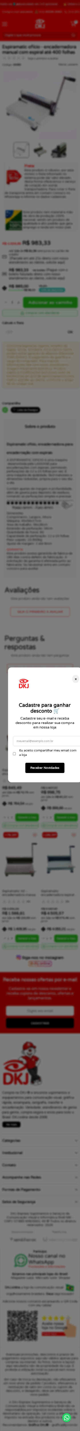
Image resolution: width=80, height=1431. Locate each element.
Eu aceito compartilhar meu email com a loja (47, 752)
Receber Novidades (44, 768)
